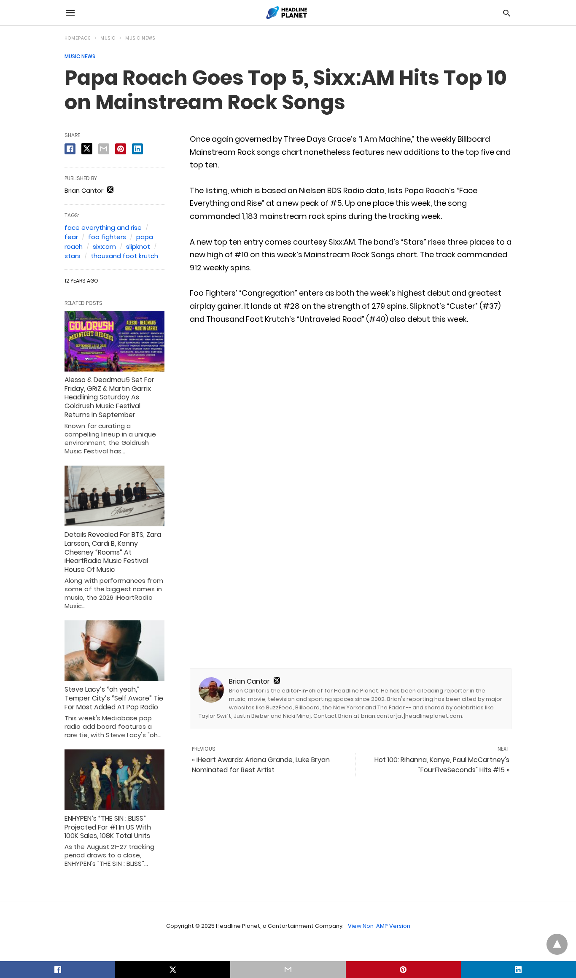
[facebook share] (70, 148)
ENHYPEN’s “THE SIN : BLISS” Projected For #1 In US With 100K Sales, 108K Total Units (108, 827)
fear (71, 236)
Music (108, 38)
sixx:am (104, 246)
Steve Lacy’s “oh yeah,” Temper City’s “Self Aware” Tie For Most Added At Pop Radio (114, 698)
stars (73, 255)
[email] (287, 969)
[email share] (103, 148)
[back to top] (557, 944)
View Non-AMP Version (379, 926)
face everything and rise (103, 227)
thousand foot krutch (124, 255)
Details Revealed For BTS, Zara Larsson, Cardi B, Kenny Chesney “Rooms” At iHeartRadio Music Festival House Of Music (113, 552)
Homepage (78, 38)
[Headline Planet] (288, 12)
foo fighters (107, 236)
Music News (140, 38)
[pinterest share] (120, 148)
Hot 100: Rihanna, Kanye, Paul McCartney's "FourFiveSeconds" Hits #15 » (441, 765)
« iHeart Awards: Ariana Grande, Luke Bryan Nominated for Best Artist (261, 765)
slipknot (138, 246)
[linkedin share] (137, 148)
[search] (506, 13)
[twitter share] (86, 148)
